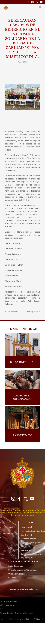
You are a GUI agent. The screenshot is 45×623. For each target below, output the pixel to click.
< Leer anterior (11, 311)
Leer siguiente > (33, 311)
